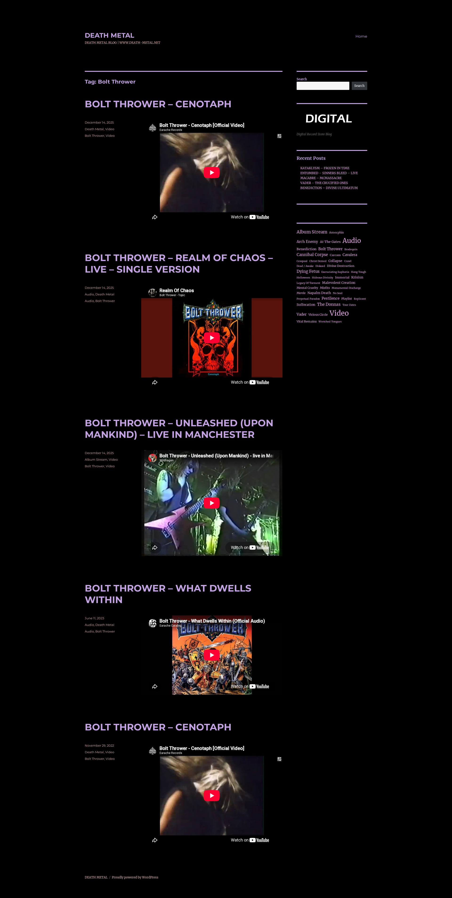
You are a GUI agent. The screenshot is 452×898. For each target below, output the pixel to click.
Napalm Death (319, 293)
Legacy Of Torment (308, 283)
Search (302, 79)
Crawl (347, 261)
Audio (89, 294)
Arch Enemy (307, 241)
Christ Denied (318, 261)
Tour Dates (349, 304)
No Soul (338, 293)
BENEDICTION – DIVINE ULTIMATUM (329, 188)
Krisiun (357, 277)
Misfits (325, 288)
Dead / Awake (305, 266)
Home (361, 36)
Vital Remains (307, 321)
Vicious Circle (318, 314)
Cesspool (302, 261)
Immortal (342, 277)
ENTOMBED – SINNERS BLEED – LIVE (329, 173)
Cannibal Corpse (312, 254)
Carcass (335, 255)
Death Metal (94, 129)
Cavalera (350, 255)
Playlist (346, 298)
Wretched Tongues (330, 321)
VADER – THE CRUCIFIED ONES (324, 183)
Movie (301, 293)
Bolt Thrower (94, 135)
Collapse (335, 261)
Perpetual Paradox (308, 298)
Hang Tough (358, 272)
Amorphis (336, 232)
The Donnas (329, 304)
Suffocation (306, 304)
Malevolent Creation (338, 283)
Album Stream (96, 459)
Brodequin (350, 249)
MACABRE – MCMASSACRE (321, 178)
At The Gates (330, 242)
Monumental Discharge (346, 288)
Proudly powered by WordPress (135, 877)
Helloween (303, 277)
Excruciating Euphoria (335, 272)
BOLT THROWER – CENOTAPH (158, 104)
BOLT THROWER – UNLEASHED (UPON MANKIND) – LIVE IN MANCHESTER (179, 428)
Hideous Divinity (322, 277)
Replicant (360, 298)
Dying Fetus (308, 271)
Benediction (306, 249)
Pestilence (330, 298)
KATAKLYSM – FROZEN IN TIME (324, 168)
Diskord (320, 266)
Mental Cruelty (307, 288)
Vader (302, 314)
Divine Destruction (340, 266)
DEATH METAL (109, 35)
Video (109, 129)
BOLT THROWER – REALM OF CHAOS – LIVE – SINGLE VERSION (179, 263)
